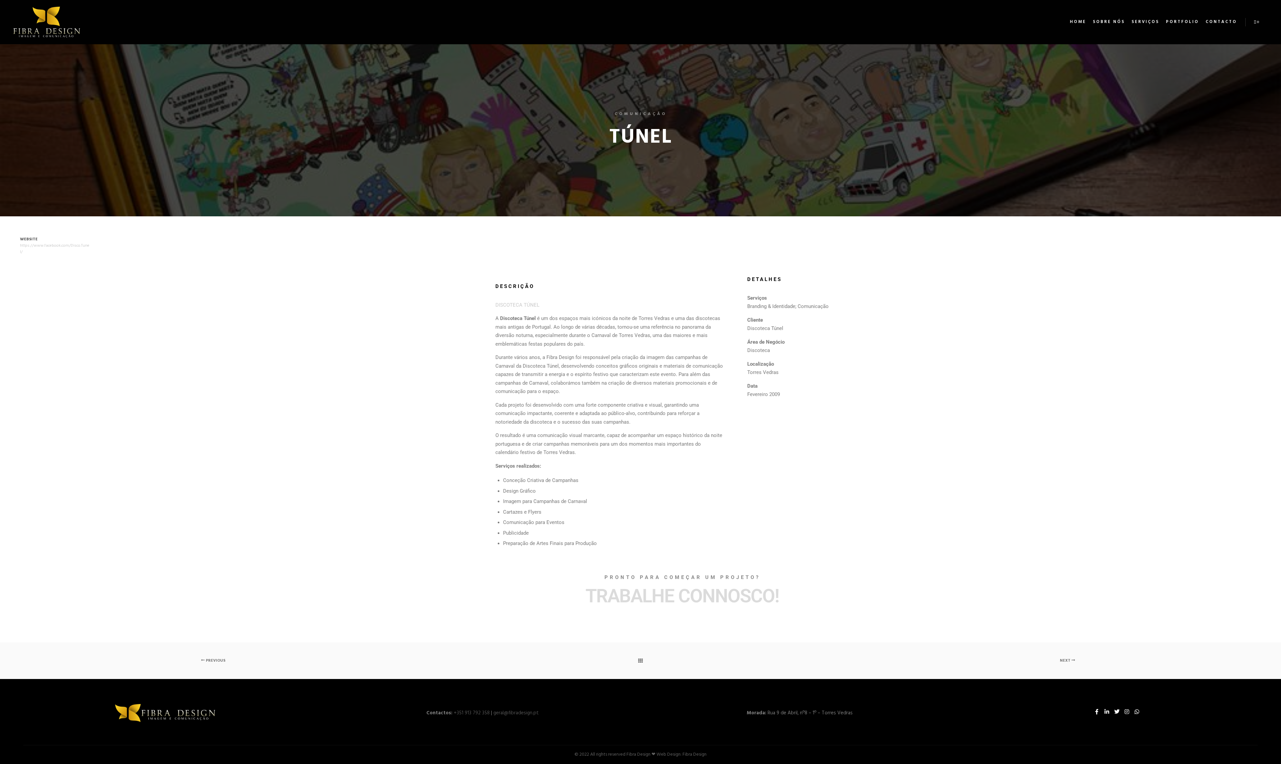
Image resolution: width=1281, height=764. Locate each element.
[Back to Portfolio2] (640, 660)
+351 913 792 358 (472, 713)
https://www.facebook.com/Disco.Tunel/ (54, 248)
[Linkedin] (1107, 711)
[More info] (1257, 22)
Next (1066, 660)
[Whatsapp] (1137, 711)
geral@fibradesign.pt (516, 713)
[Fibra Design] (46, 22)
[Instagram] (1127, 711)
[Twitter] (1117, 711)
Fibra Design (695, 754)
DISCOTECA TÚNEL (517, 305)
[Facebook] (1097, 711)
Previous (215, 660)
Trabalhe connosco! (682, 596)
